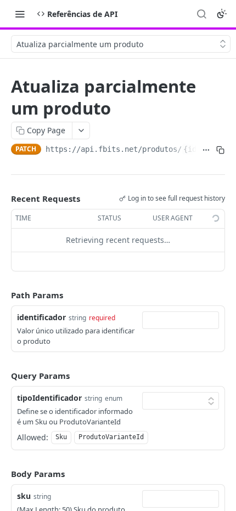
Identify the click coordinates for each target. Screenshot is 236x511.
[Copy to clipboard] (220, 150)
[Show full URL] (206, 150)
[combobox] (180, 320)
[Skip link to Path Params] (3, 295)
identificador (41, 317)
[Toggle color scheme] (222, 13)
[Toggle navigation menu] (20, 13)
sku (24, 496)
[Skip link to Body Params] (3, 473)
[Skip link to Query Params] (3, 375)
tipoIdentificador (49, 398)
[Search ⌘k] (201, 13)
